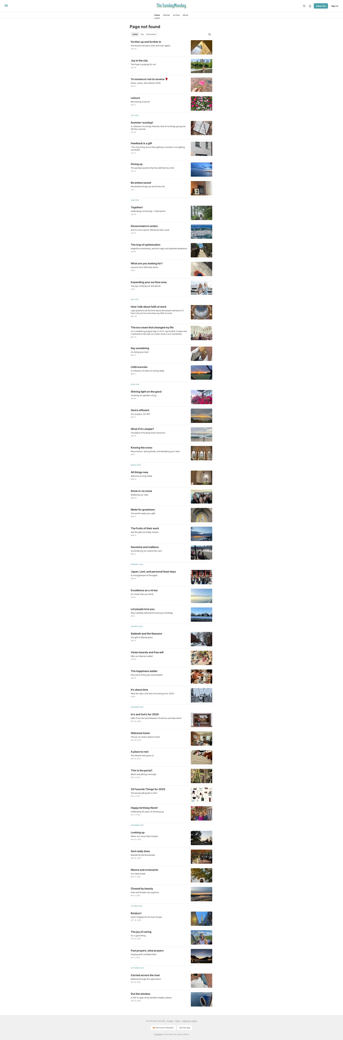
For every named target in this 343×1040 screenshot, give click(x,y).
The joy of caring (141, 931)
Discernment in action (144, 226)
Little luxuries (139, 367)
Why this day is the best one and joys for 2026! (152, 693)
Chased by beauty (142, 888)
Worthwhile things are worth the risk (148, 186)
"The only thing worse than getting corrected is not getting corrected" (158, 148)
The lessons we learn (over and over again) (150, 45)
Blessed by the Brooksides (143, 855)
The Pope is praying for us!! (143, 64)
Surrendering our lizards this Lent (146, 550)
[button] (157, 15)
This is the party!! (141, 770)
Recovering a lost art (140, 101)
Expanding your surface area (149, 282)
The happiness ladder (144, 671)
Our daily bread (138, 873)
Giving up (137, 164)
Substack (158, 1034)
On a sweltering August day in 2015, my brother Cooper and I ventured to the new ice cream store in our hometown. (159, 332)
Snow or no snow (141, 491)
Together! (137, 207)
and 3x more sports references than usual (150, 229)
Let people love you (143, 609)
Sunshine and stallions (145, 547)
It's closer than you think (142, 594)
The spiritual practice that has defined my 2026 (152, 167)
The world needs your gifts (143, 513)
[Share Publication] (310, 6)
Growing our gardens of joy (143, 395)
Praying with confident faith (143, 954)
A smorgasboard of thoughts (144, 575)
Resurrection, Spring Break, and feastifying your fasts (155, 451)
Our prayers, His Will (140, 414)
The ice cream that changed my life (152, 327)
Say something (140, 348)
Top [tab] (142, 34)
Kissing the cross (141, 447)
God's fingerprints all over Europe (146, 917)
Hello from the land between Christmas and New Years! (156, 718)
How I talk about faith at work (148, 306)
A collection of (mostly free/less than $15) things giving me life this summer (158, 127)
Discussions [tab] (151, 34)
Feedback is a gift (141, 143)
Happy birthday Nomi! (144, 807)
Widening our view (139, 494)
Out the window (140, 993)
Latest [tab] (135, 34)
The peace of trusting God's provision (148, 432)
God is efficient (140, 410)
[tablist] (144, 34)
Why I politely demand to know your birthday (152, 612)
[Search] (304, 6)
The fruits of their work (145, 528)
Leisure (135, 98)
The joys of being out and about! (146, 286)
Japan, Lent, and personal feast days (153, 571)
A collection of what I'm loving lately (147, 370)
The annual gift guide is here (144, 793)
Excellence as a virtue (144, 590)
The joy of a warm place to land (145, 736)
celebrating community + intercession (148, 211)
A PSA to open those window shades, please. (151, 997)
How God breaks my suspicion (145, 892)
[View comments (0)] (151, 89)
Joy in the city (139, 60)
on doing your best (139, 352)
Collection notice (189, 1021)
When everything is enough (143, 774)
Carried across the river (145, 975)
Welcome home (140, 733)
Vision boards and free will (147, 652)
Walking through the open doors (146, 979)
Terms (177, 1021)
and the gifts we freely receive (144, 532)
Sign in (334, 6)
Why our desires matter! (142, 656)
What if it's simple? (142, 429)
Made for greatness (143, 509)
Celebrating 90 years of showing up (147, 811)
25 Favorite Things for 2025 (148, 789)
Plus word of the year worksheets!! (147, 674)
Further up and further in (146, 41)
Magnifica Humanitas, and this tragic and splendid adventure (159, 248)
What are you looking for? (147, 263)
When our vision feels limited (144, 836)
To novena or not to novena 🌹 (149, 79)
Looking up (138, 832)
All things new (139, 472)
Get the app (184, 1027)
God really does (140, 851)
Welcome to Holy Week (141, 476)
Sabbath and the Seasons (146, 633)
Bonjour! (136, 913)
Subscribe (321, 6)
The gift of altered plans (142, 637)
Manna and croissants (144, 869)
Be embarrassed (141, 182)
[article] (171, 47)
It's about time (139, 689)
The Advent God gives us (142, 755)
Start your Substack (164, 1027)
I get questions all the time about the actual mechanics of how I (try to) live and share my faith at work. (157, 311)
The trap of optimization (145, 244)
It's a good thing (138, 935)
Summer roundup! (142, 122)
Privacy (170, 1021)
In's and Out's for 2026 (145, 714)
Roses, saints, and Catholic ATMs (146, 83)
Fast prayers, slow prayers (147, 950)
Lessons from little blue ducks (144, 267)
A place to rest (139, 751)
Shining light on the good (146, 391)
